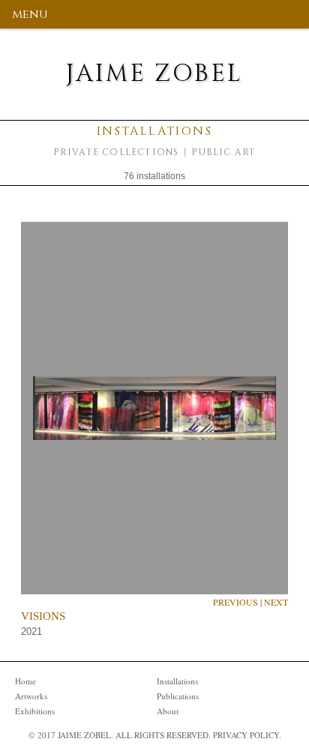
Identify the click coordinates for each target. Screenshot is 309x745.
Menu (30, 14)
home (25, 681)
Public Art (223, 152)
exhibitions (35, 711)
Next (276, 602)
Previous (235, 602)
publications (178, 696)
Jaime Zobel (154, 74)
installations (177, 681)
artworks (31, 696)
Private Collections (116, 152)
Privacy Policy (246, 735)
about (167, 711)
